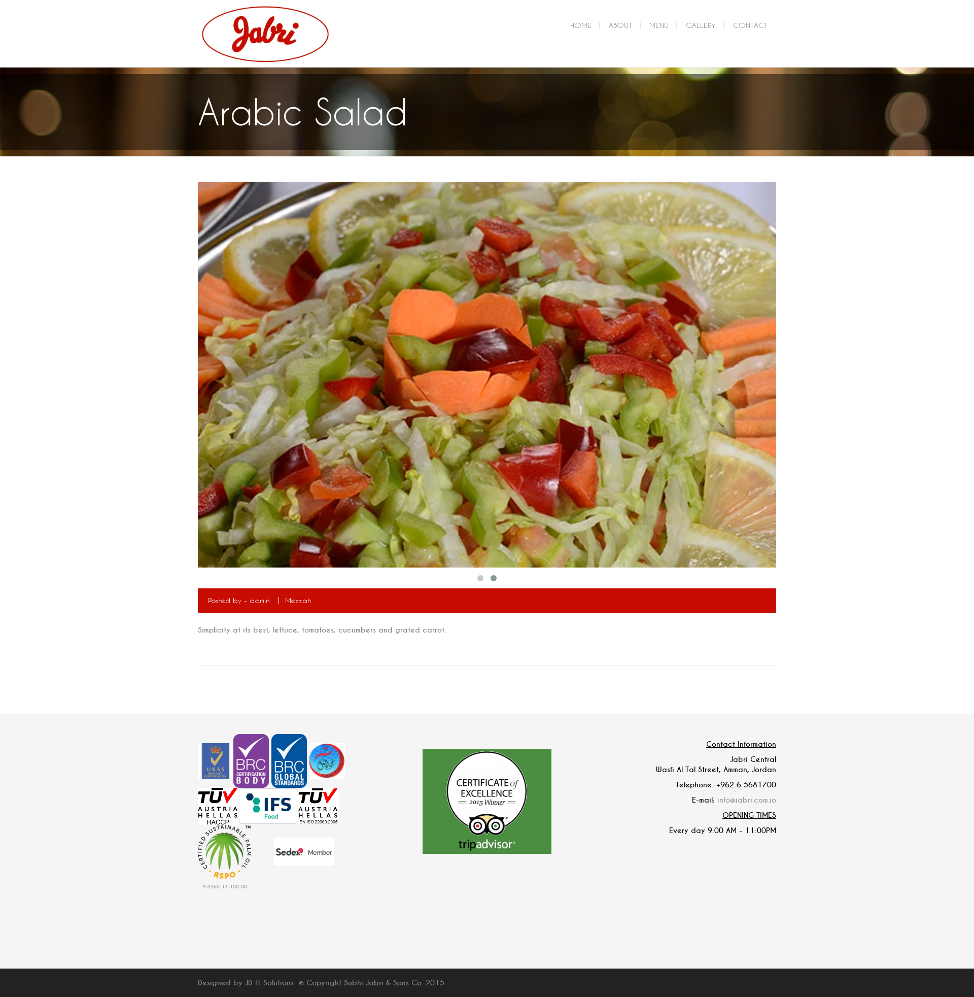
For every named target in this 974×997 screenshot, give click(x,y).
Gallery (701, 25)
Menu (659, 25)
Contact (750, 25)
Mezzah (298, 600)
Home (581, 25)
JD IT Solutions (269, 982)
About (620, 25)
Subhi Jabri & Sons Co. (383, 982)
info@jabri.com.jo (746, 800)
